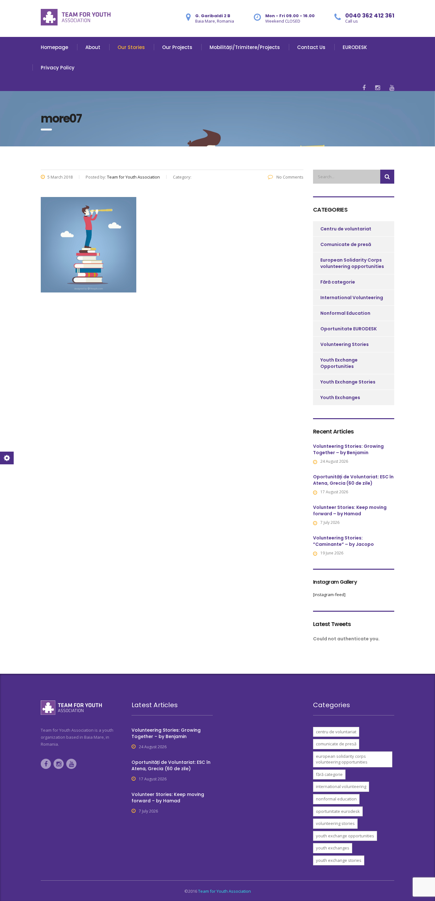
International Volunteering (351, 297)
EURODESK (355, 47)
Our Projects (177, 47)
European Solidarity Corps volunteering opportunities (352, 263)
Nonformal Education (345, 313)
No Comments (289, 177)
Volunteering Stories (344, 344)
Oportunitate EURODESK (348, 329)
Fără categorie (337, 282)
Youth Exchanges (340, 397)
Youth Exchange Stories (347, 382)
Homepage (54, 47)
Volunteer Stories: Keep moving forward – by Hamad (350, 510)
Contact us (311, 47)
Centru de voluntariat (345, 229)
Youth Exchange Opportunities (339, 363)
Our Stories (131, 47)
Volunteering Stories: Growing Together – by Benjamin (348, 449)
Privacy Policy (58, 67)
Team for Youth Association (224, 891)
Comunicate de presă (345, 244)
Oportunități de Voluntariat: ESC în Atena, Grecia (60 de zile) (353, 480)
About (92, 47)
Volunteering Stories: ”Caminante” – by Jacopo (343, 541)
